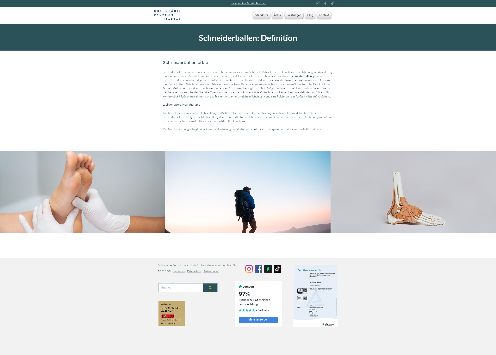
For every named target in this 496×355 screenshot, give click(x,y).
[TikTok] (332, 3)
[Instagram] (318, 3)
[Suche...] (210, 287)
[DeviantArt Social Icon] (268, 269)
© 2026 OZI (165, 271)
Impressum (179, 271)
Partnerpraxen (211, 271)
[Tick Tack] (277, 269)
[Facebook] (325, 3)
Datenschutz (194, 271)
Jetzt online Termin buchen (249, 3)
